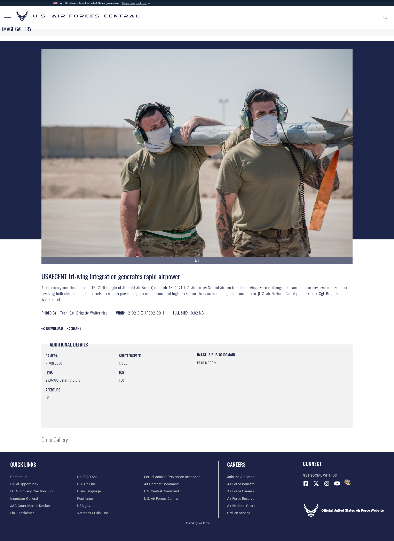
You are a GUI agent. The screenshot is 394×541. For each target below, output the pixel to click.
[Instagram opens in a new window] (327, 483)
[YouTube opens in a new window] (337, 483)
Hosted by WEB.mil (197, 523)
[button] (136, 3)
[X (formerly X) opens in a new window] (316, 483)
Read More (205, 362)
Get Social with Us (320, 475)
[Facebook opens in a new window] (306, 483)
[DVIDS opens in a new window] (347, 482)
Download (54, 328)
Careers (236, 464)
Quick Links (23, 464)
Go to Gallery (54, 439)
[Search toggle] (386, 16)
